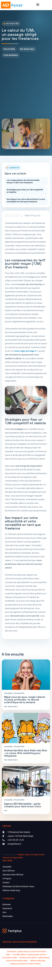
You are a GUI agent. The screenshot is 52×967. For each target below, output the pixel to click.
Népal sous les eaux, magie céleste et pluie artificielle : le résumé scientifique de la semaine (24, 699)
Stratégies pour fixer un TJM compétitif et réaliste (25, 190)
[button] (38, 4)
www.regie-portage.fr (25, 351)
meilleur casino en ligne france (30, 854)
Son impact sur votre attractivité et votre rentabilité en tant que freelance (26, 200)
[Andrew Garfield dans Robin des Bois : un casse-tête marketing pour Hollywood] (26, 728)
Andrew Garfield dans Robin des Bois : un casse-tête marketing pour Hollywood (25, 753)
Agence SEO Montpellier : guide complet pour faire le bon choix (22, 805)
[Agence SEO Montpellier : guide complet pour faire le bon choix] (26, 781)
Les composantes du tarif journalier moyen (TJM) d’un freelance (23, 181)
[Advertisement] (26, 88)
